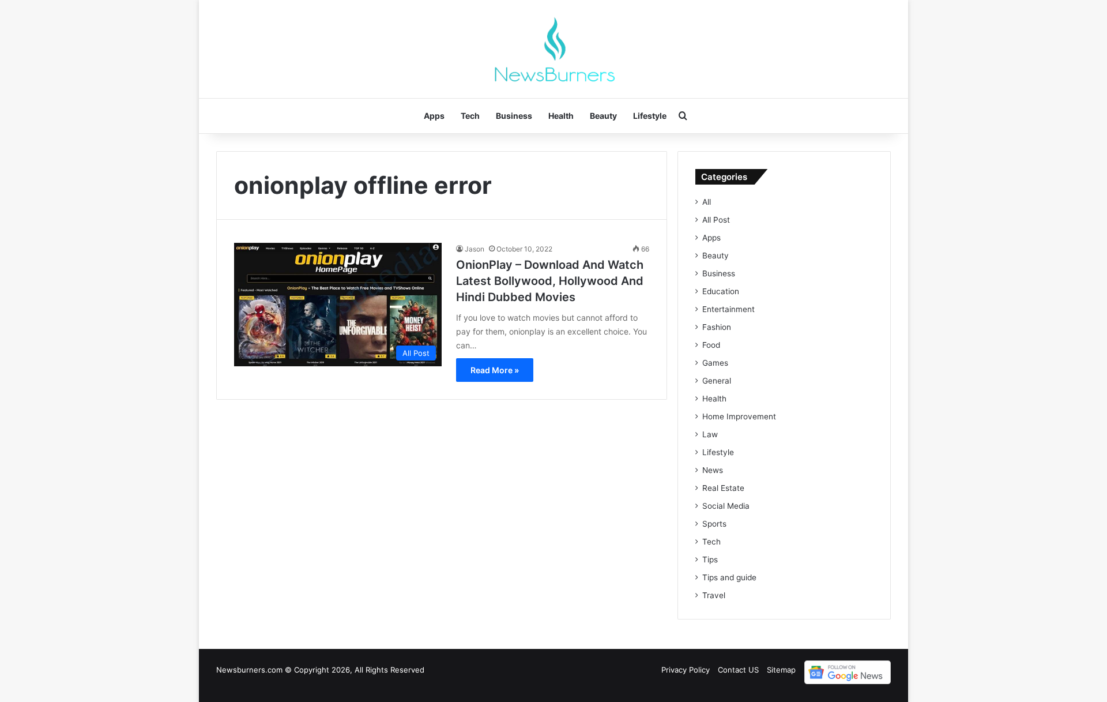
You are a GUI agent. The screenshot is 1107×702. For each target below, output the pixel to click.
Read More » (494, 370)
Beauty (603, 116)
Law (710, 434)
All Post (716, 219)
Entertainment (728, 309)
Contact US (738, 669)
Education (720, 291)
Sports (714, 523)
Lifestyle (650, 116)
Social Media (726, 505)
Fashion (716, 327)
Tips (710, 559)
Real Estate (723, 488)
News (712, 470)
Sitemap (781, 669)
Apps (434, 116)
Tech (470, 116)
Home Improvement (739, 416)
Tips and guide (729, 577)
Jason (474, 249)
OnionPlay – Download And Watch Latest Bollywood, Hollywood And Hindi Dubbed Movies (549, 281)
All (706, 202)
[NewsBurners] (553, 49)
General (716, 380)
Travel (713, 595)
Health (561, 116)
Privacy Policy (685, 669)
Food (711, 345)
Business (514, 116)
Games (715, 362)
